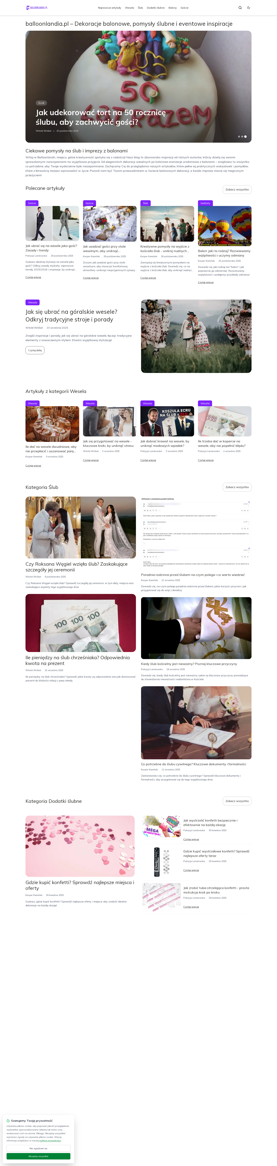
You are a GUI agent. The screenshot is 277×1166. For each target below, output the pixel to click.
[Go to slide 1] (239, 137)
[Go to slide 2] (242, 137)
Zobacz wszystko (237, 189)
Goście (185, 7)
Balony (172, 7)
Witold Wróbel (43, 130)
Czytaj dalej (35, 350)
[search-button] (240, 7)
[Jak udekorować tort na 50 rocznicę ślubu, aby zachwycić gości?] (138, 87)
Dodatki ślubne (156, 7)
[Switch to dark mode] (249, 8)
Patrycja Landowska (36, 255)
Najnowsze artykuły (109, 7)
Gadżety (205, 203)
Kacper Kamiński (91, 256)
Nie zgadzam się (38, 1148)
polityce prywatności (50, 1140)
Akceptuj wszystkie (38, 1156)
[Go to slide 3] (245, 136)
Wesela (129, 7)
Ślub (140, 7)
